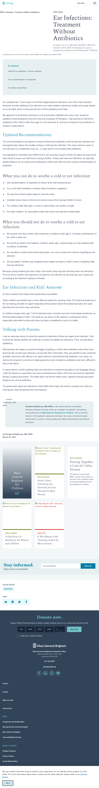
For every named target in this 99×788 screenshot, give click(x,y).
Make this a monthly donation (31, 636)
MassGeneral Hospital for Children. (58, 413)
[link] (17, 473)
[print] (13, 602)
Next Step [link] (74, 629)
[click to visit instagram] (52, 673)
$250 (40, 629)
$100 (30, 629)
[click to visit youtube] (58, 673)
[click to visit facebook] (39, 673)
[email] (6, 602)
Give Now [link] (80, 3)
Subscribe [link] (88, 566)
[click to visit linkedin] (45, 673)
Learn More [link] (17, 493)
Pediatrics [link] (8, 589)
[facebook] (26, 602)
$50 (21, 629)
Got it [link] (8, 783)
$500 (49, 629)
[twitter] (19, 602)
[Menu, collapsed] (94, 3)
